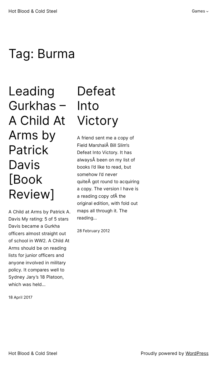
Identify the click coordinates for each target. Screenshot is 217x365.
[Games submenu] (207, 11)
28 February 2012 (93, 230)
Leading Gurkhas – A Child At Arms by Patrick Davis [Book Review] (37, 142)
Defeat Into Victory (98, 106)
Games (198, 11)
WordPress (197, 353)
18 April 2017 (20, 297)
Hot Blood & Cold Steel (32, 11)
